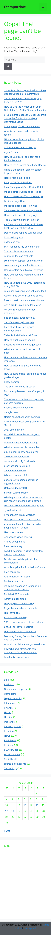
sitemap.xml (29, 928)
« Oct (7, 830)
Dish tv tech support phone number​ (23, 260)
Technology (10, 768)
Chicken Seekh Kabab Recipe (20, 147)
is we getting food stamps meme (22, 126)
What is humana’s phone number (22, 447)
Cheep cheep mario (14, 541)
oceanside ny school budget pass (22, 344)
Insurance (9, 721)
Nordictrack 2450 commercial (20, 631)
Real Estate (10, 740)
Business (9, 684)
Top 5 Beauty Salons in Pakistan (21, 219)
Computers (10, 693)
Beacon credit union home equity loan (24, 300)
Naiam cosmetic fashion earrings (22, 417)
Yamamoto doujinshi (15, 470)
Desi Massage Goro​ (14, 201)
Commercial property (15, 689)
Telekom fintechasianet (17, 456)
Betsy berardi (11, 382)
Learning (9, 731)
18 (12, 811)
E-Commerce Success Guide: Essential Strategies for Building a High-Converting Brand (25, 118)
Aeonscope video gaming (18, 537)
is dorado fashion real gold (18, 256)
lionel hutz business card (17, 657)
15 (37, 805)
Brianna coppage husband (18, 407)
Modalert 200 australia (16, 594)
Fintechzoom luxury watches (19, 515)
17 (6, 811)
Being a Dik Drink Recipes (18, 182)
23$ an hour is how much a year (21, 452)
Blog (6, 679)
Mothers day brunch (15, 581)
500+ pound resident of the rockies (23, 622)
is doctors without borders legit (21, 442)
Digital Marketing (13, 698)
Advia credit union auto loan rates (22, 305)
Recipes (8, 745)
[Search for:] (24, 59)
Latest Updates (12, 726)
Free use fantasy (13, 546)
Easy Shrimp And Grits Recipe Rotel (23, 187)
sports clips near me (15, 763)
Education (9, 703)
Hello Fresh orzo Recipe (17, 177)
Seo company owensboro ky (19, 317)
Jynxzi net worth (13, 510)
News (7, 735)
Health (7, 712)
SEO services (11, 749)
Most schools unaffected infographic (24, 505)
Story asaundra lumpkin (17, 466)
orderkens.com (12, 242)
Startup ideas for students (18, 251)
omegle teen (11, 412)
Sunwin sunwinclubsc (16, 492)
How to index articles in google (21, 215)
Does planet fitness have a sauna (22, 519)
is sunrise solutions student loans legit (25, 291)
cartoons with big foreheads (19, 461)
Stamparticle (15, 7)
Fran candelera (12, 572)
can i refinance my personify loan (22, 246)
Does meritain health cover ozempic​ (23, 270)
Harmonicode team (14, 532)
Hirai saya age (12, 612)
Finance (8, 707)
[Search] (8, 66)
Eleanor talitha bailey (15, 617)
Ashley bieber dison (15, 598)
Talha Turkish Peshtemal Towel (21, 335)
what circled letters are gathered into (24, 644)
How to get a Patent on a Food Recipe (25, 165)
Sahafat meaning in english (19, 322)
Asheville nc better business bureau (23, 295)
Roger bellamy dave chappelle (20, 608)
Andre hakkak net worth (17, 576)
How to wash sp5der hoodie (19, 340)
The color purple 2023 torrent (20, 386)
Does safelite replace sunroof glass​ (23, 232)
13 (25, 805)
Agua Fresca (11, 152)
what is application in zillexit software (24, 567)
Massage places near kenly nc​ (20, 205)
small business (12, 754)
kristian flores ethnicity (16, 475)
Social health (11, 759)
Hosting (8, 717)
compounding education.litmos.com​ (23, 265)
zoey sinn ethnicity (14, 429)
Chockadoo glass (13, 237)
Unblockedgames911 (15, 488)
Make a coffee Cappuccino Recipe (22, 191)
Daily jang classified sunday (19, 603)
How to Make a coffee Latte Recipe (23, 196)
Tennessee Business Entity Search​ (23, 210)
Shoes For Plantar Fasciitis (18, 626)
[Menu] (43, 7)
